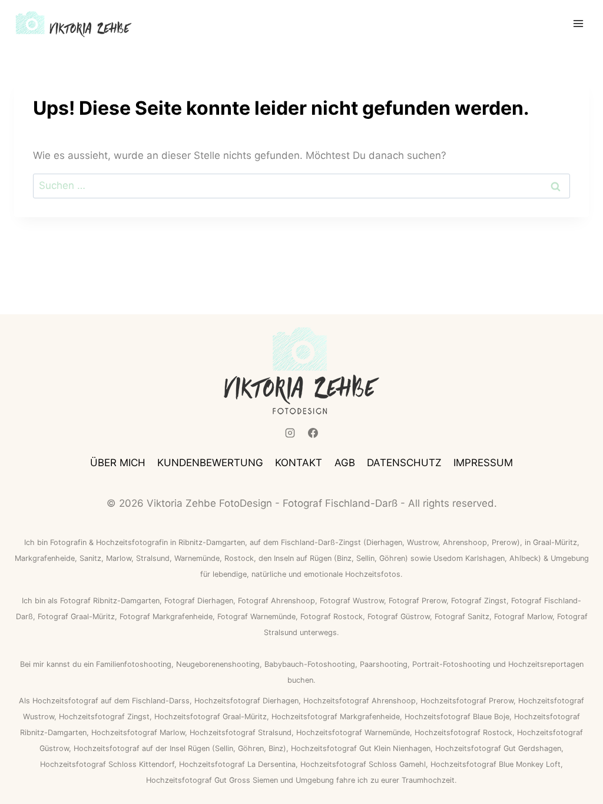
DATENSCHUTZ (404, 463)
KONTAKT (298, 463)
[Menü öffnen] (578, 23)
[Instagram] (290, 433)
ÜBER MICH (117, 463)
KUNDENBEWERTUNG (210, 463)
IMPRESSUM (483, 463)
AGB (344, 463)
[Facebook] (313, 433)
